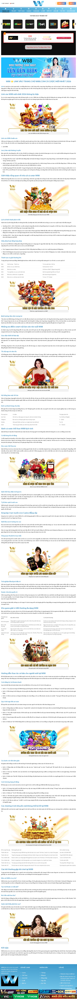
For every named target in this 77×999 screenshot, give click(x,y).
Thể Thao (24, 975)
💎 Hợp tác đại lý (5, 3)
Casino (29, 11)
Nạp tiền (43, 980)
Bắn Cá (49, 11)
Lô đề (23, 980)
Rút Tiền (43, 983)
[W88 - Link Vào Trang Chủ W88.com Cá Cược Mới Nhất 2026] (38, 3)
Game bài (36, 11)
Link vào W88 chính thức (64, 38)
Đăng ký (43, 975)
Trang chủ (5, 11)
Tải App (13, 11)
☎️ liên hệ (12, 3)
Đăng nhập (44, 978)
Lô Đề (43, 11)
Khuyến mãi (71, 11)
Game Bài (24, 978)
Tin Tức (62, 11)
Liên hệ (55, 11)
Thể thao (21, 11)
